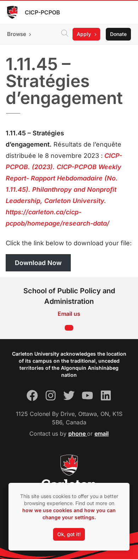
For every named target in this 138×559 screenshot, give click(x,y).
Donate (118, 34)
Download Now (38, 262)
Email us (69, 313)
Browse (16, 34)
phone (77, 433)
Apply (84, 34)
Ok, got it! (69, 534)
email (101, 433)
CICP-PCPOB (42, 12)
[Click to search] (64, 34)
